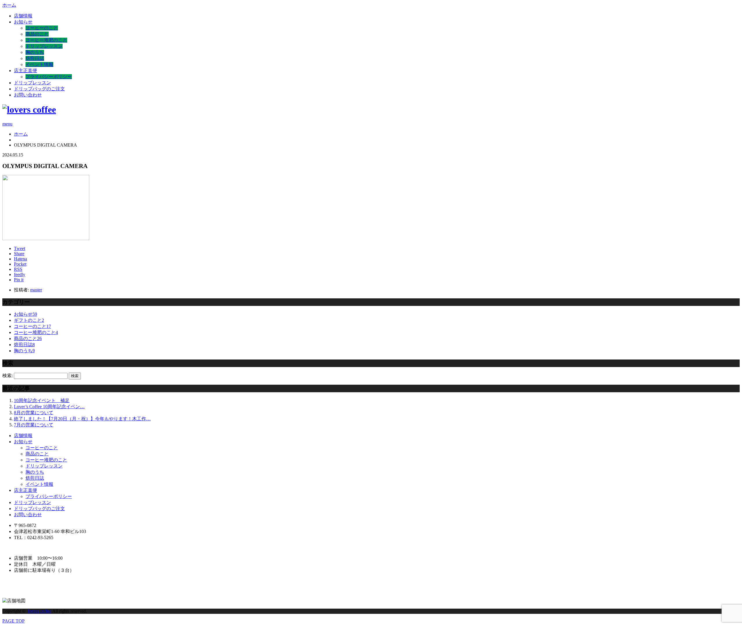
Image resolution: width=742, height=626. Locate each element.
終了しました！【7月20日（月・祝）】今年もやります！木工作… (82, 418)
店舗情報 (23, 15)
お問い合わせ (28, 94)
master (36, 289)
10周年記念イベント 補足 (42, 400)
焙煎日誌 (35, 58)
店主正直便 (25, 70)
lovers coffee (39, 611)
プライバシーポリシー (49, 76)
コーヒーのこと (42, 27)
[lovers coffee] (29, 109)
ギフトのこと (29, 320)
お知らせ (23, 21)
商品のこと (37, 34)
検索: (7, 375)
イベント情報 (39, 64)
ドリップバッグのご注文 (39, 88)
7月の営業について (33, 424)
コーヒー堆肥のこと (46, 40)
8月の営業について (33, 412)
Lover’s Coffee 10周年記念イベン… (49, 406)
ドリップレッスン (44, 46)
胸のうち (35, 52)
